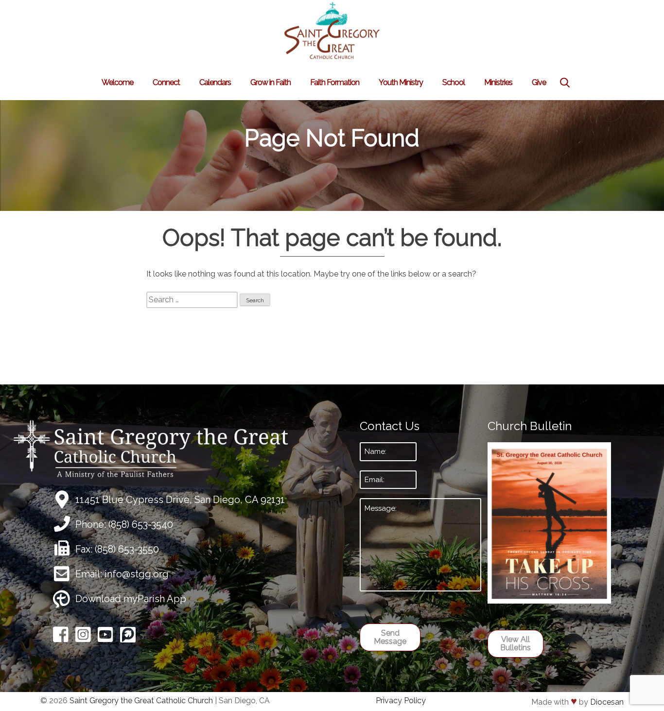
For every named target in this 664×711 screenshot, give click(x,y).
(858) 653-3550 (127, 549)
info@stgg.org (137, 574)
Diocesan (607, 702)
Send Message (390, 637)
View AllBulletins (515, 644)
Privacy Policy (401, 700)
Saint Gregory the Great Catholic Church (141, 700)
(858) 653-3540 (140, 524)
